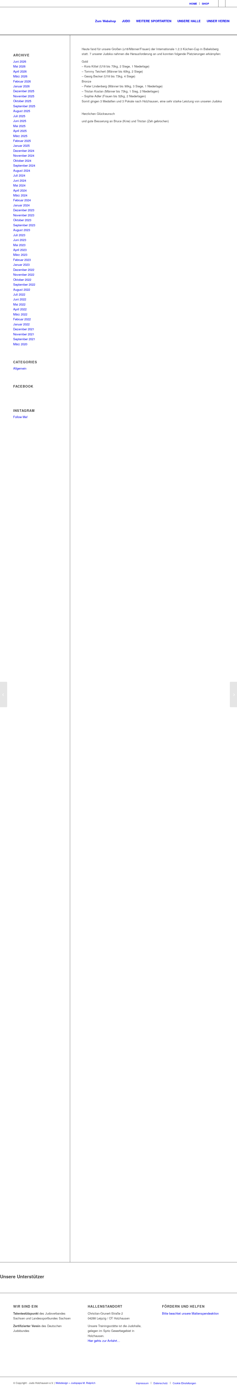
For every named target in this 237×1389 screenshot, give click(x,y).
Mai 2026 (19, 66)
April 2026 (20, 71)
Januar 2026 (21, 86)
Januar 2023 (21, 264)
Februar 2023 (22, 259)
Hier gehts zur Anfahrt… (104, 1340)
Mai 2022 (19, 304)
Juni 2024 (19, 180)
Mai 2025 (19, 126)
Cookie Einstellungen (184, 1383)
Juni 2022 (19, 299)
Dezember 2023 (23, 210)
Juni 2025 (19, 121)
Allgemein (19, 368)
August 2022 (21, 289)
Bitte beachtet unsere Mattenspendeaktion (190, 1313)
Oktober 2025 (22, 101)
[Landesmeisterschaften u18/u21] (3, 694)
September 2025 (24, 106)
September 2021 (24, 339)
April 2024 (20, 190)
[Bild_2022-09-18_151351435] (153, 639)
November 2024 (23, 155)
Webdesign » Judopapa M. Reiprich (75, 1383)
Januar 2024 (21, 205)
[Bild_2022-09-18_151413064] (153, 1201)
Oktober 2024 (22, 160)
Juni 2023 (19, 240)
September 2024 (24, 165)
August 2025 (21, 111)
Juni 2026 (19, 61)
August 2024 (21, 170)
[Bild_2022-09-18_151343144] (153, 451)
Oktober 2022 (22, 279)
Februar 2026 (22, 81)
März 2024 (20, 195)
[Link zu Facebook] (215, 3)
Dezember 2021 (23, 329)
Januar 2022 (21, 324)
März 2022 (20, 314)
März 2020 (20, 344)
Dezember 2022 (23, 269)
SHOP (205, 3)
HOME (193, 3)
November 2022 (23, 274)
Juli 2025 (19, 116)
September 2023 (24, 225)
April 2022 (20, 309)
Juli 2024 (19, 175)
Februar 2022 (22, 319)
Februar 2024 (22, 200)
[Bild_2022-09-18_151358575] (153, 826)
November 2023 (23, 215)
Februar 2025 (22, 140)
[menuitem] (193, 3)
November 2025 (23, 96)
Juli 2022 (19, 294)
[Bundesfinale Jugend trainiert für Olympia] (233, 694)
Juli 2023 (19, 235)
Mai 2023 (19, 245)
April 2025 (20, 130)
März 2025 (20, 136)
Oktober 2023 (22, 220)
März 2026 (20, 76)
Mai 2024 (19, 185)
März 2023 (20, 254)
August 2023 (21, 230)
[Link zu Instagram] (221, 3)
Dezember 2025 (23, 91)
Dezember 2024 (23, 150)
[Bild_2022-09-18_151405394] (153, 1014)
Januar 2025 (21, 145)
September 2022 (24, 284)
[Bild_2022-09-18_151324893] (153, 264)
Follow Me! (20, 417)
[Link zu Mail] (228, 3)
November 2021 (23, 334)
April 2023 (20, 250)
